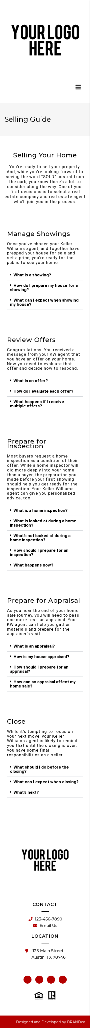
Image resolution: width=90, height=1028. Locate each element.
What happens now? (33, 565)
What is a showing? (32, 274)
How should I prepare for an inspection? (39, 552)
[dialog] (78, 87)
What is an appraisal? (34, 646)
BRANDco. (76, 1022)
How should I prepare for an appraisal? (39, 669)
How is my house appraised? (41, 656)
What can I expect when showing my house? (44, 302)
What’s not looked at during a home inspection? (40, 537)
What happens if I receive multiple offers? (37, 403)
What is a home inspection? (41, 510)
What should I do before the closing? (39, 769)
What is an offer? (31, 380)
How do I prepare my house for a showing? (44, 287)
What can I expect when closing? (46, 781)
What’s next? (26, 792)
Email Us (49, 925)
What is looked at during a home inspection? (43, 523)
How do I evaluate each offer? (43, 391)
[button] (45, 275)
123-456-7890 (48, 919)
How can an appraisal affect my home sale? (43, 683)
